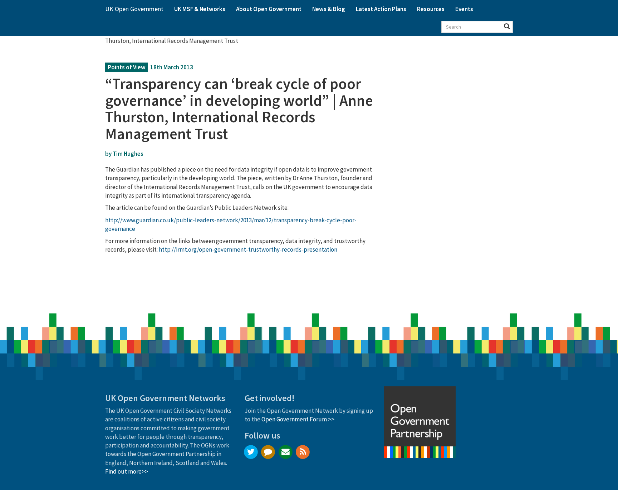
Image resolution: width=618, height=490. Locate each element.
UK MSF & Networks (199, 9)
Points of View (127, 67)
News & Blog (328, 9)
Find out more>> (126, 471)
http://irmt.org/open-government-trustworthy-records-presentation (248, 249)
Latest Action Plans (381, 9)
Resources (431, 9)
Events (464, 9)
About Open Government (268, 9)
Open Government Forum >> (297, 419)
